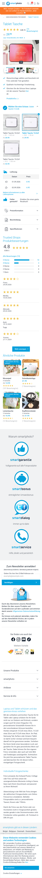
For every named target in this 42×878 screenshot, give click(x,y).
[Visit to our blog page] (23, 639)
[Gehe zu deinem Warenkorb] (38, 3)
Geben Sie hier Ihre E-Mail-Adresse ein (18, 573)
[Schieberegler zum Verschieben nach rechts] (36, 70)
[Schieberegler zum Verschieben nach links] (6, 70)
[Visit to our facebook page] (13, 639)
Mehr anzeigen (20, 349)
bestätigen (8, 582)
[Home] (3, 17)
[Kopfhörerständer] (30, 400)
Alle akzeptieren (9, 868)
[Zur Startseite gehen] (14, 3)
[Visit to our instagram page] (18, 639)
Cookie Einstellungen (11, 873)
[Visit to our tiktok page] (28, 639)
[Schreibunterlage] (30, 367)
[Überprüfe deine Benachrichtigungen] (34, 3)
